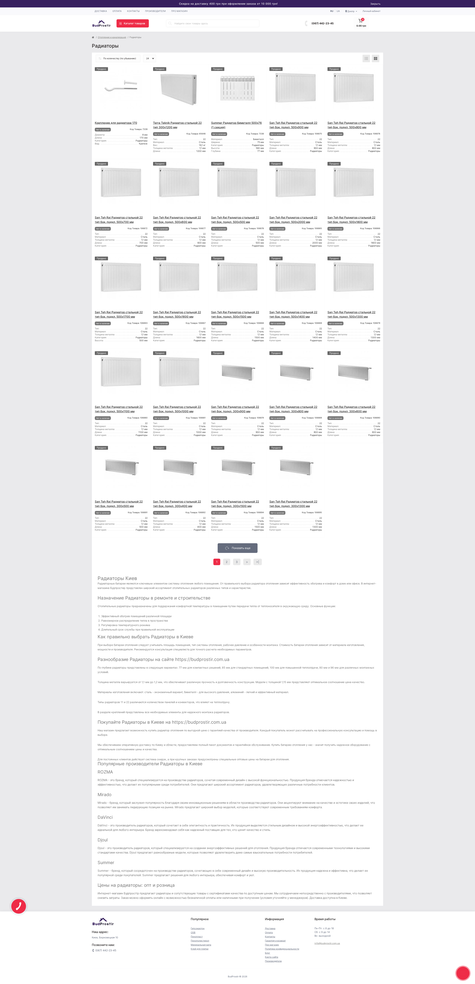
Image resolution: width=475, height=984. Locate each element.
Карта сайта (271, 957)
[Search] (170, 23)
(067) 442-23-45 (323, 23)
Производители (155, 11)
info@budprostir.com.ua (327, 943)
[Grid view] (375, 58)
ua (338, 11)
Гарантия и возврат (275, 940)
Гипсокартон (197, 928)
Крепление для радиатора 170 (116, 123)
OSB (193, 932)
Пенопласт (197, 936)
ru (331, 11)
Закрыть (375, 3)
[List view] (366, 58)
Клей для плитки (199, 948)
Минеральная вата (201, 944)
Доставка (101, 11)
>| (257, 562)
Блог (267, 953)
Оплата (117, 11)
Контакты (133, 11)
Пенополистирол (200, 940)
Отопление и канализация (112, 37)
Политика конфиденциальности (282, 948)
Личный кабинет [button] (371, 11)
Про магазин (179, 11)
